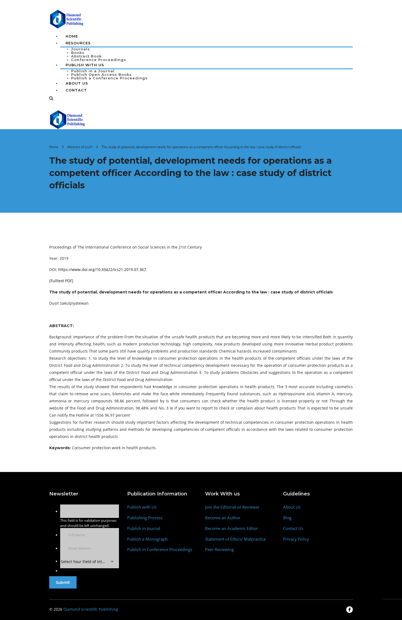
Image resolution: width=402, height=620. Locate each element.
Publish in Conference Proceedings (159, 549)
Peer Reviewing (219, 549)
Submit (63, 582)
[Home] (67, 119)
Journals (80, 49)
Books (78, 52)
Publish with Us (141, 507)
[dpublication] (67, 18)
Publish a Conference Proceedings (109, 78)
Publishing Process (144, 517)
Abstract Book (86, 56)
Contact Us (293, 528)
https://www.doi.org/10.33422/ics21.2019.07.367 (102, 269)
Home (72, 36)
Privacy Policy (296, 539)
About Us (77, 83)
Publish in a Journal (93, 71)
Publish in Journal (143, 528)
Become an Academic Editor (231, 528)
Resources (78, 43)
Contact (76, 90)
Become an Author (222, 517)
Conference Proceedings (98, 59)
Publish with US (85, 65)
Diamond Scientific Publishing (90, 609)
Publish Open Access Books (101, 74)
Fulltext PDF (61, 280)
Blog (287, 517)
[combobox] (89, 561)
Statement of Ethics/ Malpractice (235, 539)
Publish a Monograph (147, 539)
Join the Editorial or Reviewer (232, 507)
